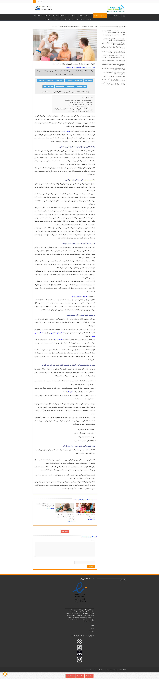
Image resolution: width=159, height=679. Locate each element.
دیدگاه (93, 541)
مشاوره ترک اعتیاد (60, 86)
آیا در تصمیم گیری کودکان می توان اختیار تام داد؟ (79, 105)
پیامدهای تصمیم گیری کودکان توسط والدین (81, 102)
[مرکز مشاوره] (43, 8)
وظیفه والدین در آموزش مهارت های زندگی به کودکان (78, 100)
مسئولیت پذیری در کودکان (79, 296)
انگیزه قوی (70, 391)
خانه (96, 26)
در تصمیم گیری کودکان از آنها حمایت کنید (81, 107)
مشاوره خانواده (78, 81)
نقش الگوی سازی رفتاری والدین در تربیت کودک (80, 111)
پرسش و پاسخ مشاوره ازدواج (86, 16)
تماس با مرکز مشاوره (49, 19)
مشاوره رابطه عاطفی (81, 86)
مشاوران (92, 625)
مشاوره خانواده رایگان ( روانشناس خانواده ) (115, 60)
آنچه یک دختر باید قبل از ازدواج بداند (117, 58)
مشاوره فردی (56, 16)
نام (94, 560)
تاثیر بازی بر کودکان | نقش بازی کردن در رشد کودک (113, 64)
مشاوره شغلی (48, 16)
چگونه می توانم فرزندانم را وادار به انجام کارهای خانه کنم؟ (45, 505)
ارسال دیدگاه (68, 67)
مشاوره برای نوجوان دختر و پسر (118, 55)
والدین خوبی (66, 131)
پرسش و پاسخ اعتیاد (38, 16)
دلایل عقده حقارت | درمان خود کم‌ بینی (116, 35)
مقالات (92, 628)
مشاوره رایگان (123, 580)
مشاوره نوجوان (74, 16)
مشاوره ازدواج (88, 81)
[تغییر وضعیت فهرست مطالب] (91, 97)
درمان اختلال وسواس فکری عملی (117, 76)
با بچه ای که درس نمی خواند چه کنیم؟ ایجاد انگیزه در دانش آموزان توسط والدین (65, 517)
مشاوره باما (124, 15)
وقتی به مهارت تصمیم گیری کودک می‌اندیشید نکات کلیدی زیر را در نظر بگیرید (72, 109)
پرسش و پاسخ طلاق (64, 16)
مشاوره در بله (80, 676)
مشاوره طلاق (50, 81)
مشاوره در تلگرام (70, 676)
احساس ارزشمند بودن (57, 333)
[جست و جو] (34, 1)
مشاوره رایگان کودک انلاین (100, 16)
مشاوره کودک (69, 81)
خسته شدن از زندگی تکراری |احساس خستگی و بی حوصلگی (114, 73)
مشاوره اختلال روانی (48, 86)
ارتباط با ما (91, 631)
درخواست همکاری (59, 19)
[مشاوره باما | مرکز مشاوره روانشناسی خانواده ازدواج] (116, 8)
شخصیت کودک (57, 339)
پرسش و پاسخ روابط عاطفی (78, 19)
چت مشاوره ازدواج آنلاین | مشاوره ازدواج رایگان (114, 47)
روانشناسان (67, 19)
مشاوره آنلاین (65, 531)
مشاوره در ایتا (89, 676)
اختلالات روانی (89, 19)
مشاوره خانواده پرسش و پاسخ (114, 16)
